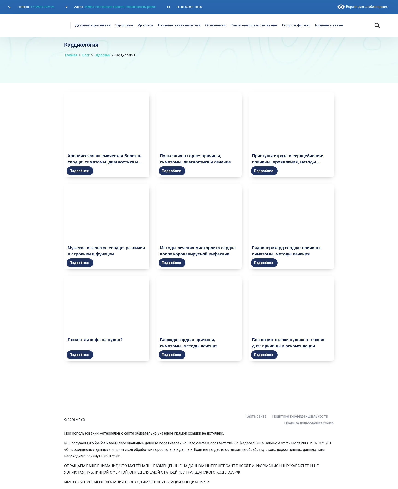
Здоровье (124, 25)
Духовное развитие (93, 25)
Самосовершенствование (253, 25)
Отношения (215, 25)
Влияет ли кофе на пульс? (95, 339)
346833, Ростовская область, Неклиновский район (120, 7)
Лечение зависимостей (179, 25)
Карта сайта (256, 416)
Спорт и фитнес (296, 25)
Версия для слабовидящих (366, 7)
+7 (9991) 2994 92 (42, 7)
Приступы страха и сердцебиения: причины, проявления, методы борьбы (287, 162)
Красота (145, 25)
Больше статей (329, 25)
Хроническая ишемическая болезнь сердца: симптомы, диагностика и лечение (104, 162)
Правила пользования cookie (309, 423)
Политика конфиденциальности (300, 416)
